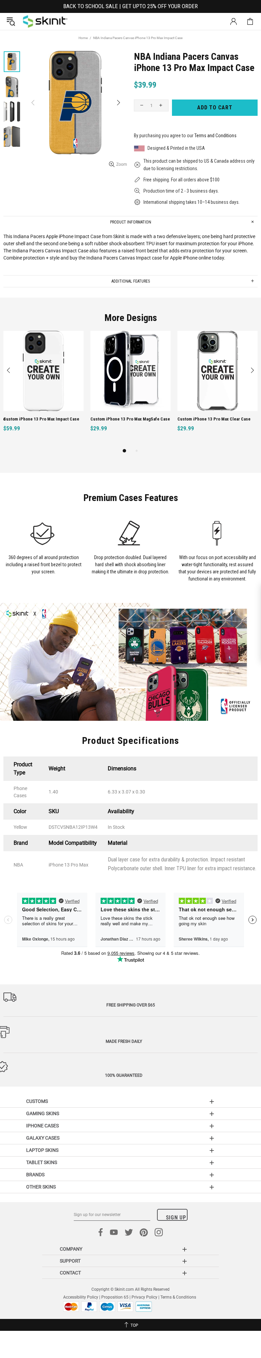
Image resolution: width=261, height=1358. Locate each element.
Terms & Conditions (178, 1297)
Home (83, 38)
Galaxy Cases (42, 1138)
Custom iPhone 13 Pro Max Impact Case (41, 419)
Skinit (45, 21)
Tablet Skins (41, 1162)
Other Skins (41, 1187)
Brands (35, 1174)
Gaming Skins (42, 1113)
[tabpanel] (43, 389)
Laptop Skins (42, 1150)
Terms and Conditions (215, 135)
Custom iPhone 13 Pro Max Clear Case (213, 419)
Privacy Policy (144, 1297)
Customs (37, 1101)
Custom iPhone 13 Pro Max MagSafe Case (130, 419)
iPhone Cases (42, 1125)
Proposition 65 (114, 1297)
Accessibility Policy (80, 1297)
